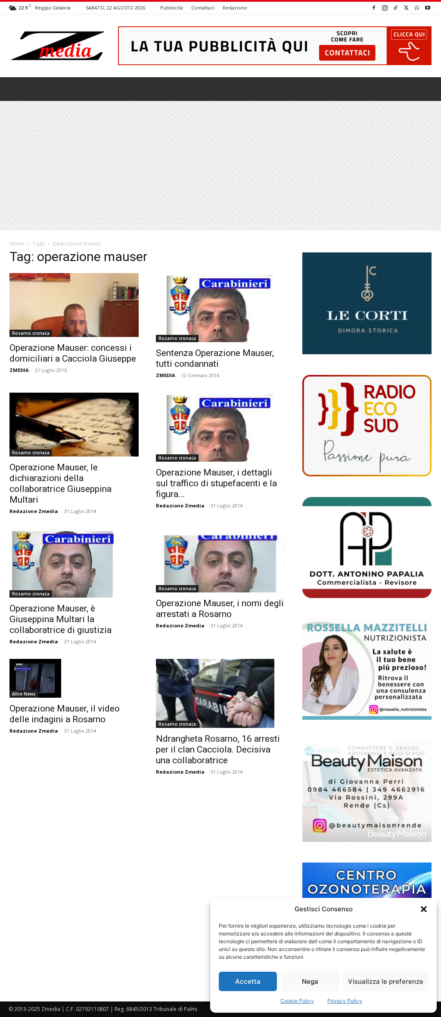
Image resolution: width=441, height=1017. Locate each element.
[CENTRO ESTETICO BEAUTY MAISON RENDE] (367, 790)
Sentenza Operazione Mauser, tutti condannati (215, 358)
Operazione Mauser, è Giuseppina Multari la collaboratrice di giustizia (60, 619)
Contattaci (202, 7)
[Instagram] (384, 7)
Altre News (24, 694)
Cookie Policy (297, 1001)
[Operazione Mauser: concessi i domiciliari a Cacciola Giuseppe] (74, 305)
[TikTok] (395, 7)
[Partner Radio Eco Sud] (367, 425)
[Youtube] (427, 7)
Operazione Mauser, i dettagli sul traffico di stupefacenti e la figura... (216, 483)
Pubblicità (171, 7)
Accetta (248, 981)
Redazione (235, 7)
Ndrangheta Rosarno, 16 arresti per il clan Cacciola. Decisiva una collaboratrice (218, 749)
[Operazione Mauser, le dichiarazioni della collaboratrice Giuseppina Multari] (74, 425)
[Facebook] (374, 7)
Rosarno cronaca (31, 333)
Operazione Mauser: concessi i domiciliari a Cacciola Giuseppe (72, 353)
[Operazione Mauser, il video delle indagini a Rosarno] (74, 678)
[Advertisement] (220, 165)
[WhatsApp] (417, 7)
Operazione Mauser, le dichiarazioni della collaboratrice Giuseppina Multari (60, 483)
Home (17, 243)
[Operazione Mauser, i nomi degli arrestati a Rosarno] (220, 560)
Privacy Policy (344, 1001)
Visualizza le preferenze (385, 981)
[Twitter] (406, 7)
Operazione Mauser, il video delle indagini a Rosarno (64, 713)
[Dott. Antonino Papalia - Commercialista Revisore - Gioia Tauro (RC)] (367, 547)
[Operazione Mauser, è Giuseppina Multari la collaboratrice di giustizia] (74, 563)
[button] (423, 909)
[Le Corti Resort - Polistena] (367, 303)
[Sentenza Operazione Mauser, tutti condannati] (220, 307)
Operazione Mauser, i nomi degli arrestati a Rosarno (220, 608)
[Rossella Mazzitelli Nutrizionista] (367, 669)
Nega (310, 981)
